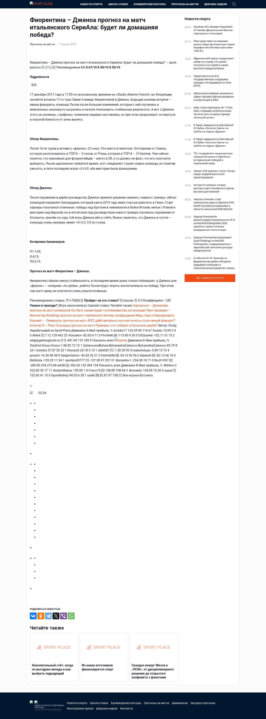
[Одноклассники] (40, 616)
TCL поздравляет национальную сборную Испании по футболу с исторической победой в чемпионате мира (213, 158)
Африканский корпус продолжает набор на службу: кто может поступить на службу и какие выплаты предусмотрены (214, 63)
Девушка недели (215, 4)
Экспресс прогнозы (202, 703)
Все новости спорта (210, 278)
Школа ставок (118, 4)
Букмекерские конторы (150, 4)
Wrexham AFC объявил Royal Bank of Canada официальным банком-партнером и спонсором (213, 30)
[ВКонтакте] (33, 616)
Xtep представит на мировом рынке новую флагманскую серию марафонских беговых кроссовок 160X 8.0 (214, 46)
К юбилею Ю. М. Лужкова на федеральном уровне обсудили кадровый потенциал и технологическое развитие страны (214, 263)
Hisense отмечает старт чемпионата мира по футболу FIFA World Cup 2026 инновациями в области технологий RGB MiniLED (214, 204)
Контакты (126, 708)
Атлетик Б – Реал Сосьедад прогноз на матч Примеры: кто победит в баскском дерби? (93, 325)
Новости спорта (91, 4)
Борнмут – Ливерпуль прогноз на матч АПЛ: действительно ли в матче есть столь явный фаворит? (102, 320)
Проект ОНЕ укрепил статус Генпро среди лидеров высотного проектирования (214, 174)
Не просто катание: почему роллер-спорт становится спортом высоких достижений (214, 188)
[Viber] (63, 616)
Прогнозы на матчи (184, 4)
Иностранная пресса (80, 708)
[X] (56, 616)
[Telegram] (48, 616)
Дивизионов (180, 703)
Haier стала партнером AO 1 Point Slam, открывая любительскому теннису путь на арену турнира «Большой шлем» (213, 112)
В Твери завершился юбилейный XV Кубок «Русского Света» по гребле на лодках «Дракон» (213, 128)
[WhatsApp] (71, 616)
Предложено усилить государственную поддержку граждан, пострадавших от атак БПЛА (212, 80)
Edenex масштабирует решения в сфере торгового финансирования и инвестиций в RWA (214, 96)
